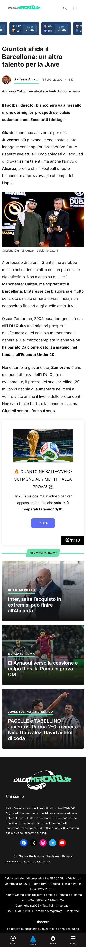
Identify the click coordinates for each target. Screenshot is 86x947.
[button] (65, 8)
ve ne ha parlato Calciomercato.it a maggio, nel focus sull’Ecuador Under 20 (41, 347)
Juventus (16, 711)
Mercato (27, 590)
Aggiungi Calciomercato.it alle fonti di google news (41, 91)
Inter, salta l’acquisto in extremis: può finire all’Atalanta (34, 605)
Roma (30, 653)
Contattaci (72, 911)
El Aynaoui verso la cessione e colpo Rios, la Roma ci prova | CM (43, 668)
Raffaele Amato (26, 79)
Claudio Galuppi (41, 861)
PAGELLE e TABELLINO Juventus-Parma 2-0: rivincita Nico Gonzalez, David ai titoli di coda (43, 729)
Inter (12, 590)
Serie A (47, 711)
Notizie (33, 711)
